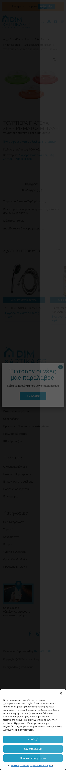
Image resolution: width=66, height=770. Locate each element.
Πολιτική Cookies (20, 765)
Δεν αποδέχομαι (33, 748)
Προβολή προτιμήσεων (33, 758)
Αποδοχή (33, 739)
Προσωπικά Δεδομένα (41, 765)
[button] (61, 693)
